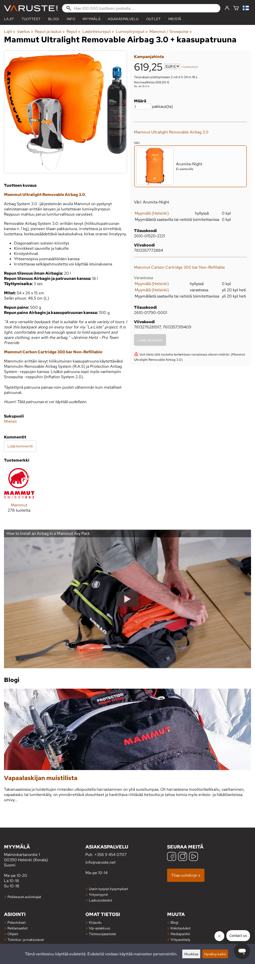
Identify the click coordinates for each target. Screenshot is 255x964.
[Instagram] (182, 857)
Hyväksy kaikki (215, 954)
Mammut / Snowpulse (170, 31)
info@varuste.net (100, 862)
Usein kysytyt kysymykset (108, 888)
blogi (53, 19)
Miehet (10, 421)
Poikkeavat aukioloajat (24, 896)
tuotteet (31, 19)
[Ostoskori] (236, 8)
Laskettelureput (98, 31)
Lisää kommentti (20, 446)
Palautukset (16, 922)
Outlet (153, 19)
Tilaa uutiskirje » (185, 875)
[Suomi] (247, 8)
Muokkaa (191, 954)
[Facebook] (171, 857)
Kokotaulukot (181, 928)
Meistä (174, 19)
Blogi (174, 922)
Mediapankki (180, 933)
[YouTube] (193, 857)
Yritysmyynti (98, 894)
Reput (73, 31)
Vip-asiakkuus (99, 928)
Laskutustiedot (100, 900)
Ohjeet (12, 933)
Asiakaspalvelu (123, 19)
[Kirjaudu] (227, 8)
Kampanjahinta (149, 56)
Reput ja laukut (50, 31)
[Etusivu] (31, 8)
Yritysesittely (180, 939)
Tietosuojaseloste (102, 933)
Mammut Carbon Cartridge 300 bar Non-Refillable (179, 267)
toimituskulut (190, 66)
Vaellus (25, 31)
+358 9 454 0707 (110, 854)
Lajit (9, 19)
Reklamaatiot (17, 928)
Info (71, 19)
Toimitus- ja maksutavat (25, 939)
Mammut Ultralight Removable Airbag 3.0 (171, 132)
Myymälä (91, 19)
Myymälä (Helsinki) (152, 213)
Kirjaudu (95, 922)
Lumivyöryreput (132, 31)
